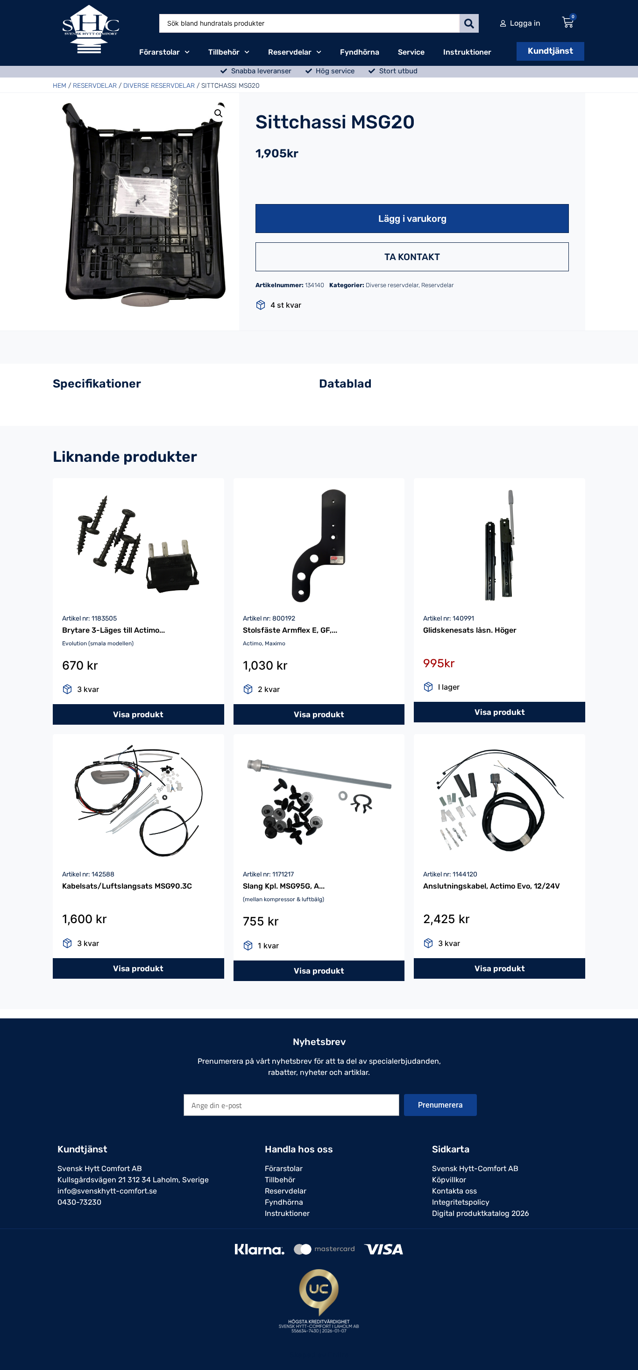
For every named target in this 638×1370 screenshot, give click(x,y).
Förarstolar (159, 52)
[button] (218, 113)
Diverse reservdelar (159, 86)
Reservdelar (290, 52)
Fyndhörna (359, 52)
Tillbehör (224, 52)
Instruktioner (467, 52)
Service (411, 52)
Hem (59, 86)
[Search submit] (469, 23)
